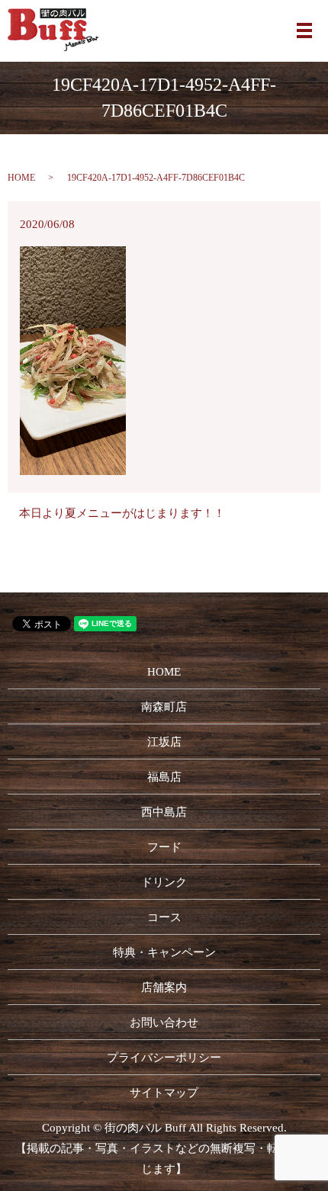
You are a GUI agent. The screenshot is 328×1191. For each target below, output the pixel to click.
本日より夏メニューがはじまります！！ (122, 513)
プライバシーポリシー (164, 1057)
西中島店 (164, 812)
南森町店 (164, 707)
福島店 (164, 777)
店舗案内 (164, 987)
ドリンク (164, 882)
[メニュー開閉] (304, 30)
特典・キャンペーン (164, 952)
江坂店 (164, 742)
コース (164, 917)
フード (164, 847)
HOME (21, 177)
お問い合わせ (164, 1022)
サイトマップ (164, 1093)
